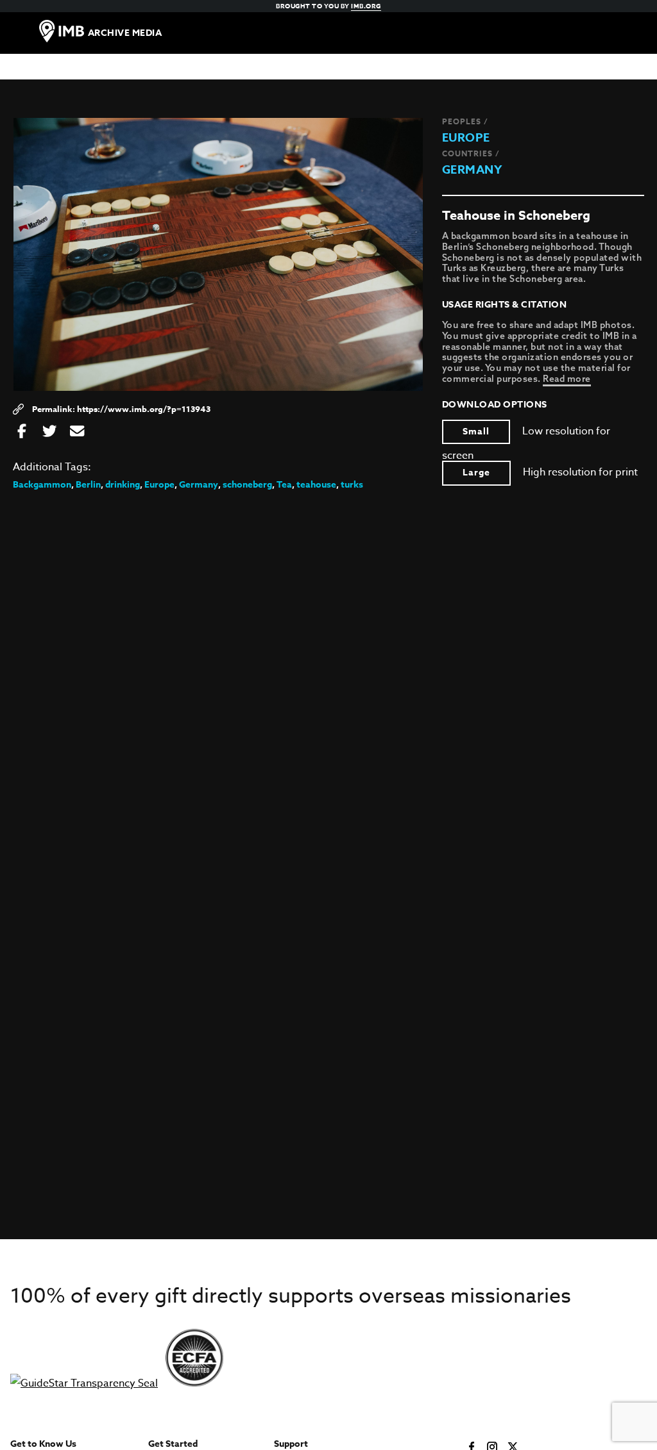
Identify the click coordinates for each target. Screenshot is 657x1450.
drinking (122, 484)
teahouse (316, 484)
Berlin (88, 484)
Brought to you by (328, 5)
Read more (567, 378)
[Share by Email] (77, 432)
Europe (466, 137)
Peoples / (465, 121)
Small (476, 431)
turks (352, 484)
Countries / (471, 153)
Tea (284, 484)
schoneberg (247, 484)
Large (476, 472)
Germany (472, 169)
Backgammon (42, 484)
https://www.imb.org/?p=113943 (143, 409)
